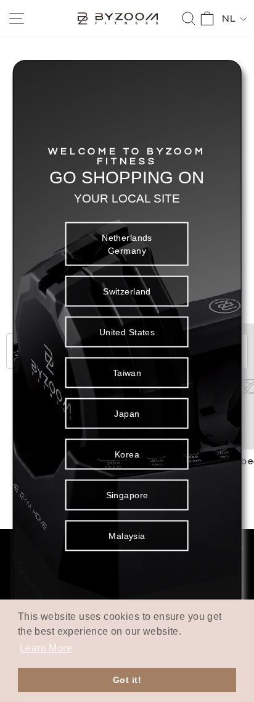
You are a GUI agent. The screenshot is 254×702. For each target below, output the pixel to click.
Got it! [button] (127, 680)
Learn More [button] (46, 648)
